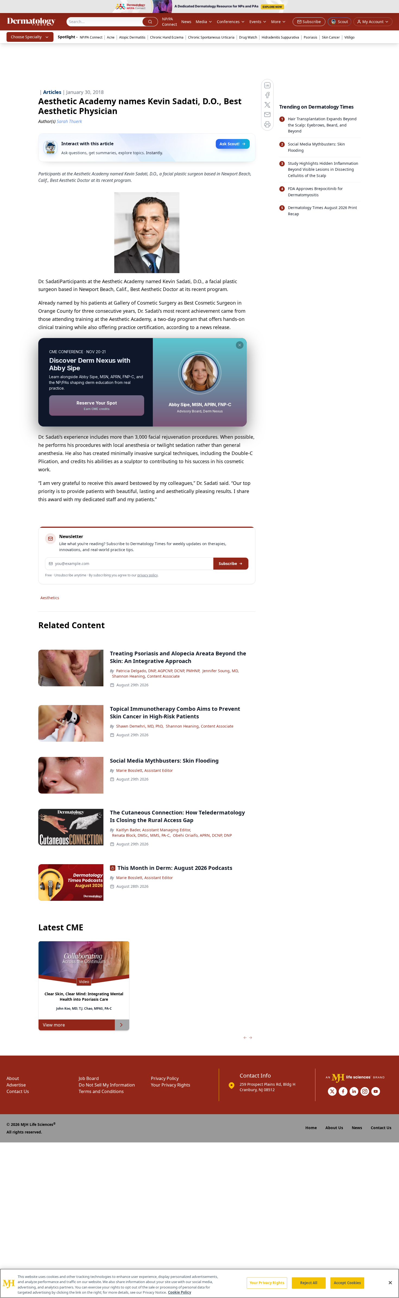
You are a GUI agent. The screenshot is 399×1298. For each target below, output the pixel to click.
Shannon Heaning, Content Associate (146, 676)
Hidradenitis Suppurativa (280, 37)
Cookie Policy (179, 1292)
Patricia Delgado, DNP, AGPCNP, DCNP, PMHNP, (158, 670)
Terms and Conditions (101, 1091)
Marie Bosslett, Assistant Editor (144, 770)
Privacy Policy (165, 1078)
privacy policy (147, 575)
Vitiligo (349, 37)
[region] (199, 1283)
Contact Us (18, 1091)
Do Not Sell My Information (107, 1085)
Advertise (16, 1085)
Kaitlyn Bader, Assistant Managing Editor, (153, 829)
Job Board (89, 1078)
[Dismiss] (239, 345)
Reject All (308, 1282)
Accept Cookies (347, 1282)
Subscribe (228, 563)
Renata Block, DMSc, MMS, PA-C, (141, 835)
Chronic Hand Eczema (166, 37)
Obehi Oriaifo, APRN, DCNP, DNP (202, 835)
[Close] (390, 1282)
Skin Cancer (331, 37)
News (186, 21)
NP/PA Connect (169, 21)
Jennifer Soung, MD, (220, 670)
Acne (111, 37)
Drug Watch (248, 37)
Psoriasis (310, 37)
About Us (334, 1127)
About (13, 1078)
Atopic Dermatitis (132, 37)
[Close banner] (392, 7)
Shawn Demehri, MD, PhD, (140, 726)
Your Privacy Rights (170, 1085)
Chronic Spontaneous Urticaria (211, 37)
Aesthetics (49, 597)
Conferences (228, 21)
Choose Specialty (26, 36)
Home (311, 1127)
